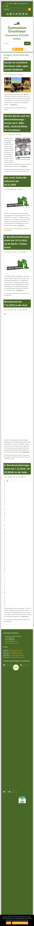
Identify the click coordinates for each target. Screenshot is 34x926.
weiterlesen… (14, 104)
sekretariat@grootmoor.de (22, 3)
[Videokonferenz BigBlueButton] (11, 14)
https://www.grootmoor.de (11, 643)
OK (8, 923)
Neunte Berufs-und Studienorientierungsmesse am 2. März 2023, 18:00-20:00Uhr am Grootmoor (17, 123)
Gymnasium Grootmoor (17, 29)
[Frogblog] (17, 14)
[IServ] (7, 14)
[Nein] (32, 920)
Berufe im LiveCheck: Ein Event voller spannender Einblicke (16, 66)
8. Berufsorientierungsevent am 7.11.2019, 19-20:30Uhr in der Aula (17, 469)
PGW (12, 458)
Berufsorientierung (11, 107)
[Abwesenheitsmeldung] (26, 14)
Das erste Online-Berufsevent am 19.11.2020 (15, 181)
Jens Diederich (23, 252)
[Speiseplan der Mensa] (23, 14)
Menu (19, 49)
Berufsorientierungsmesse (22, 171)
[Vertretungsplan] (14, 14)
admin (20, 74)
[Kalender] (20, 14)
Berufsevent (9, 228)
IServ (7, 5)
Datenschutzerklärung (20, 923)
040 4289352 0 (10, 3)
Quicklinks (6, 9)
